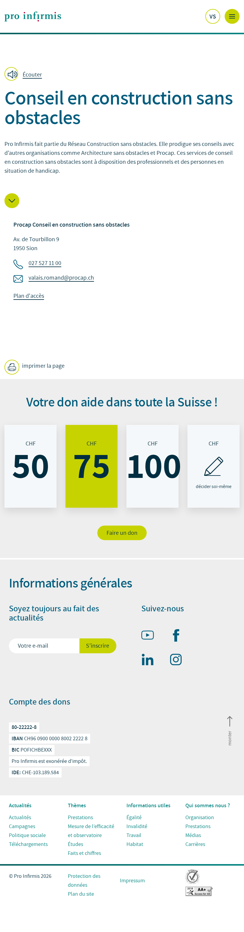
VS (212, 16)
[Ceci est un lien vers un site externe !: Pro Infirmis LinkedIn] (150, 660)
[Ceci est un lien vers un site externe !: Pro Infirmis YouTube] (150, 636)
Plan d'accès (28, 296)
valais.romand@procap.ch (61, 278)
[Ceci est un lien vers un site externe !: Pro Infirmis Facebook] (178, 636)
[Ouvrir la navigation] (232, 16)
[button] (25, 74)
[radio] (30, 466)
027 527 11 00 (45, 263)
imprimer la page (43, 366)
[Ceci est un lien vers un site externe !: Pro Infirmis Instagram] (178, 660)
